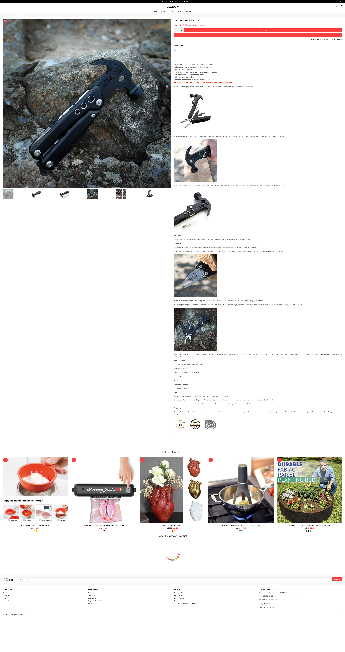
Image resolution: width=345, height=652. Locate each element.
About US (91, 596)
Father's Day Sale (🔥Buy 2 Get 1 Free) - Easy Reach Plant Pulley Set (309, 525)
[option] (87, 103)
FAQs (90, 604)
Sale (5, 20)
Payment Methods (94, 601)
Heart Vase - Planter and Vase (104, 525)
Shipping (177, 436)
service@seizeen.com (269, 599)
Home (155, 11)
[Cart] (340, 6)
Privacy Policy (179, 593)
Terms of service (180, 601)
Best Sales (6, 596)
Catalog (163, 11)
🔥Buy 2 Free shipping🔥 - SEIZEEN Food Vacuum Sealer (35, 525)
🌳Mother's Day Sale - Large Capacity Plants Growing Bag (241, 525)
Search (90, 593)
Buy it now (258, 35)
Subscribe (337, 579)
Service (188, 11)
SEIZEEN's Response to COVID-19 (185, 604)
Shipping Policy (179, 598)
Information (176, 11)
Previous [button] (5, 104)
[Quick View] (66, 461)
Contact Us (92, 598)
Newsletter (9, 579)
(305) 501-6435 (267, 596)
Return (176, 440)
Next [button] (169, 104)
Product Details (179, 45)
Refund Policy (178, 596)
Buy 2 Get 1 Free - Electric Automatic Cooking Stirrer (172, 525)
